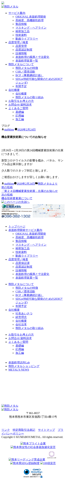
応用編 (19, 115)
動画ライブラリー (26, 38)
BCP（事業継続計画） (29, 75)
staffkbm (9, 129)
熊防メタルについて (21, 64)
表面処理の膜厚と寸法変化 (32, 56)
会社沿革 (21, 324)
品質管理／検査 (18, 42)
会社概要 (14, 89)
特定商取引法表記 (24, 429)
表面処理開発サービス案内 (25, 230)
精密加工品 (22, 31)
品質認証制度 (23, 49)
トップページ (16, 226)
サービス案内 (16, 13)
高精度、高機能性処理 (29, 20)
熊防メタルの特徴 (26, 67)
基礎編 (19, 111)
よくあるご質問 (18, 108)
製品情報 (21, 24)
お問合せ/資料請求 (20, 104)
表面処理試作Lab (19, 362)
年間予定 (21, 86)
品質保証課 (22, 263)
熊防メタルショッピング (23, 366)
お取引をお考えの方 (21, 100)
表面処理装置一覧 (26, 60)
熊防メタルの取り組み (29, 97)
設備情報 (21, 53)
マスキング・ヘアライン (30, 27)
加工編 (19, 119)
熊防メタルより (48, 183)
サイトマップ (46, 429)
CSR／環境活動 (25, 71)
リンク (5, 429)
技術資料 (21, 35)
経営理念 (21, 317)
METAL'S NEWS (18, 369)
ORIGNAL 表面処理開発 (30, 16)
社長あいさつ (23, 313)
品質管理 (21, 45)
